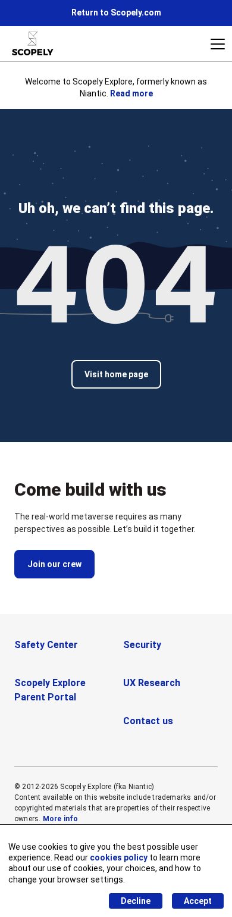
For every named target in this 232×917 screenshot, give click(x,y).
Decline (136, 901)
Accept (198, 901)
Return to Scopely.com (116, 12)
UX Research (151, 682)
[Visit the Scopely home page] (33, 43)
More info (61, 819)
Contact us (148, 721)
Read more (131, 93)
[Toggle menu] (218, 44)
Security (142, 644)
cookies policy (119, 857)
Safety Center (46, 644)
